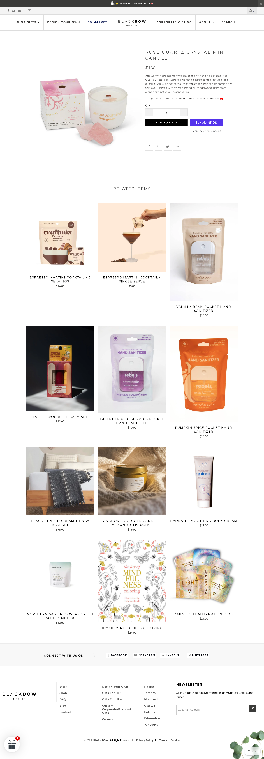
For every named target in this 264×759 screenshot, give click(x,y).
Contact (65, 711)
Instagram (146, 655)
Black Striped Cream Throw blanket (60, 481)
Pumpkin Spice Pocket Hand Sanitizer (204, 374)
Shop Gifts (26, 22)
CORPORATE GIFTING (174, 22)
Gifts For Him (112, 699)
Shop (63, 692)
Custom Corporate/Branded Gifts (116, 709)
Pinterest (200, 655)
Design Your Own (63, 22)
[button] (12, 744)
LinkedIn (172, 655)
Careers (108, 719)
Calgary (150, 711)
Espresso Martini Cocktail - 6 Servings (60, 237)
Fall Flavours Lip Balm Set (60, 368)
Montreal (151, 699)
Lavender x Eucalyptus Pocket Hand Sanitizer (132, 369)
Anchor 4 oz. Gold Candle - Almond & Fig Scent (132, 481)
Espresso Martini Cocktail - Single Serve (132, 237)
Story (63, 686)
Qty (147, 105)
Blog (62, 705)
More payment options (206, 131)
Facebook (119, 655)
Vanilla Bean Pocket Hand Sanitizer (204, 252)
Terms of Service (169, 740)
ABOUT (205, 22)
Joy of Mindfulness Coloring (132, 581)
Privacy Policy (144, 740)
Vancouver (152, 724)
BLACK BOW (100, 740)
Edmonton (152, 718)
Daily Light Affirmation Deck (204, 574)
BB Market (97, 22)
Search (228, 22)
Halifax (149, 686)
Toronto (150, 692)
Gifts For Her (111, 692)
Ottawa (149, 705)
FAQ (62, 699)
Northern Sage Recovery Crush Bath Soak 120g (60, 574)
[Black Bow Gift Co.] (132, 23)
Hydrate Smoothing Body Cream (204, 481)
